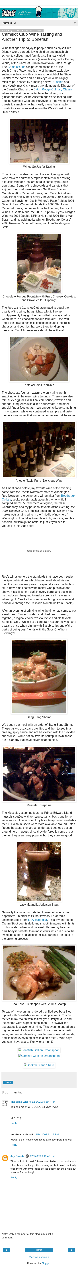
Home (39, 1250)
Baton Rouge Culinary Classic (53, 89)
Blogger (46, 1263)
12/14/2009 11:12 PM (46, 1134)
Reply (14, 1123)
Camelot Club (16, 66)
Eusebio (58, 81)
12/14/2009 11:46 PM (42, 1156)
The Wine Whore (21, 1101)
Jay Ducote (17, 1156)
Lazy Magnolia (37, 919)
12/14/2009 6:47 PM (43, 1101)
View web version (39, 1256)
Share (8, 1082)
